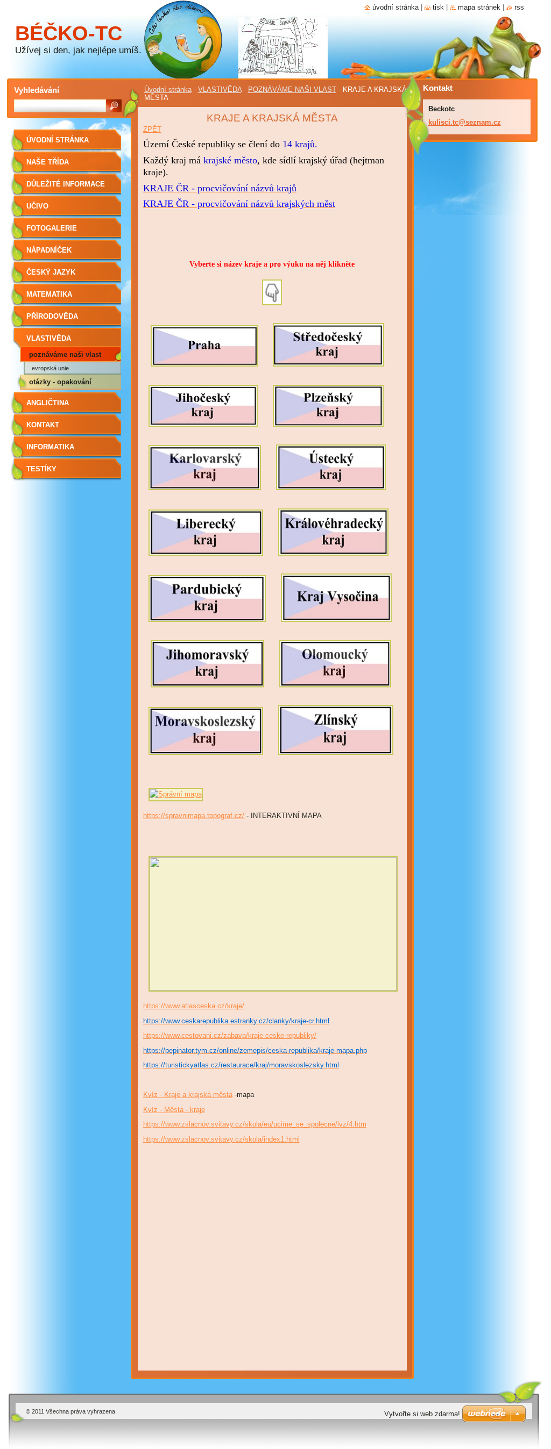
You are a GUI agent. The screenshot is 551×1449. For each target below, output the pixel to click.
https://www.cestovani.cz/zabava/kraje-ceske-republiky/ (229, 1035)
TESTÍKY (41, 469)
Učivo (37, 206)
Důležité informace (65, 184)
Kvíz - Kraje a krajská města (187, 1095)
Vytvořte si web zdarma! (422, 1414)
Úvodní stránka (168, 89)
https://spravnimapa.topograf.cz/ (193, 816)
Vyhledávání (36, 90)
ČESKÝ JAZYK (50, 272)
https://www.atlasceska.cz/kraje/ (193, 1006)
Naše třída (47, 162)
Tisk (438, 7)
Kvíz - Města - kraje (174, 1110)
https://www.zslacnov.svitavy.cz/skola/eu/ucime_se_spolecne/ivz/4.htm (254, 1124)
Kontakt (42, 425)
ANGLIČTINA (47, 403)
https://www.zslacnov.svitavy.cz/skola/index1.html (221, 1139)
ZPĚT (152, 129)
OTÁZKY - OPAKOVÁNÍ (60, 382)
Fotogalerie (51, 228)
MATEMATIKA (49, 294)
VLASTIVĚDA (220, 89)
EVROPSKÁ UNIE (50, 368)
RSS (519, 7)
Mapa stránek (479, 7)
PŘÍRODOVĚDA (52, 316)
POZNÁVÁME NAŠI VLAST (292, 89)
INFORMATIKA (50, 447)
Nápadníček (49, 250)
